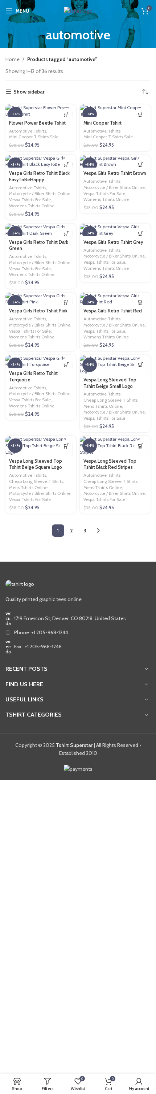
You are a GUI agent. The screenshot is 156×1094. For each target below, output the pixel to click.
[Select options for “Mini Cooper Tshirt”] (140, 114)
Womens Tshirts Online (31, 205)
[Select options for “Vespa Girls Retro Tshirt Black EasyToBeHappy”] (66, 165)
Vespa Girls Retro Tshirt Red (112, 311)
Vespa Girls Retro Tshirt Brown (114, 173)
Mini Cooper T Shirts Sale (33, 136)
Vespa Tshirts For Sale (30, 199)
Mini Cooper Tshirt (102, 123)
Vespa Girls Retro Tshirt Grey (113, 242)
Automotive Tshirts (27, 131)
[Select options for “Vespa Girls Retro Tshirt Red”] (140, 302)
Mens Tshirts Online (102, 406)
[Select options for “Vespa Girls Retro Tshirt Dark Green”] (66, 233)
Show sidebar (29, 92)
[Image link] (19, 583)
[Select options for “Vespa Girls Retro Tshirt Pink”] (66, 302)
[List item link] (78, 632)
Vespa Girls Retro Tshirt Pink (38, 311)
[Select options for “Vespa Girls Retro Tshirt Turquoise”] (66, 365)
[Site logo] (78, 10)
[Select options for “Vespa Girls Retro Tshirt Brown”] (140, 165)
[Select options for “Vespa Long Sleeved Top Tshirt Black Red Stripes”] (140, 446)
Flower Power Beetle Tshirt (37, 123)
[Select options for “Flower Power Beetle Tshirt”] (66, 114)
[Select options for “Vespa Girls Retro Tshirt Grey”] (140, 233)
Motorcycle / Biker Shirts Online (39, 193)
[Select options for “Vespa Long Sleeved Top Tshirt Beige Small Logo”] (140, 365)
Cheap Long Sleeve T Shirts (110, 400)
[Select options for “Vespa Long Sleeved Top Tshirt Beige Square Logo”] (66, 446)
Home (12, 59)
